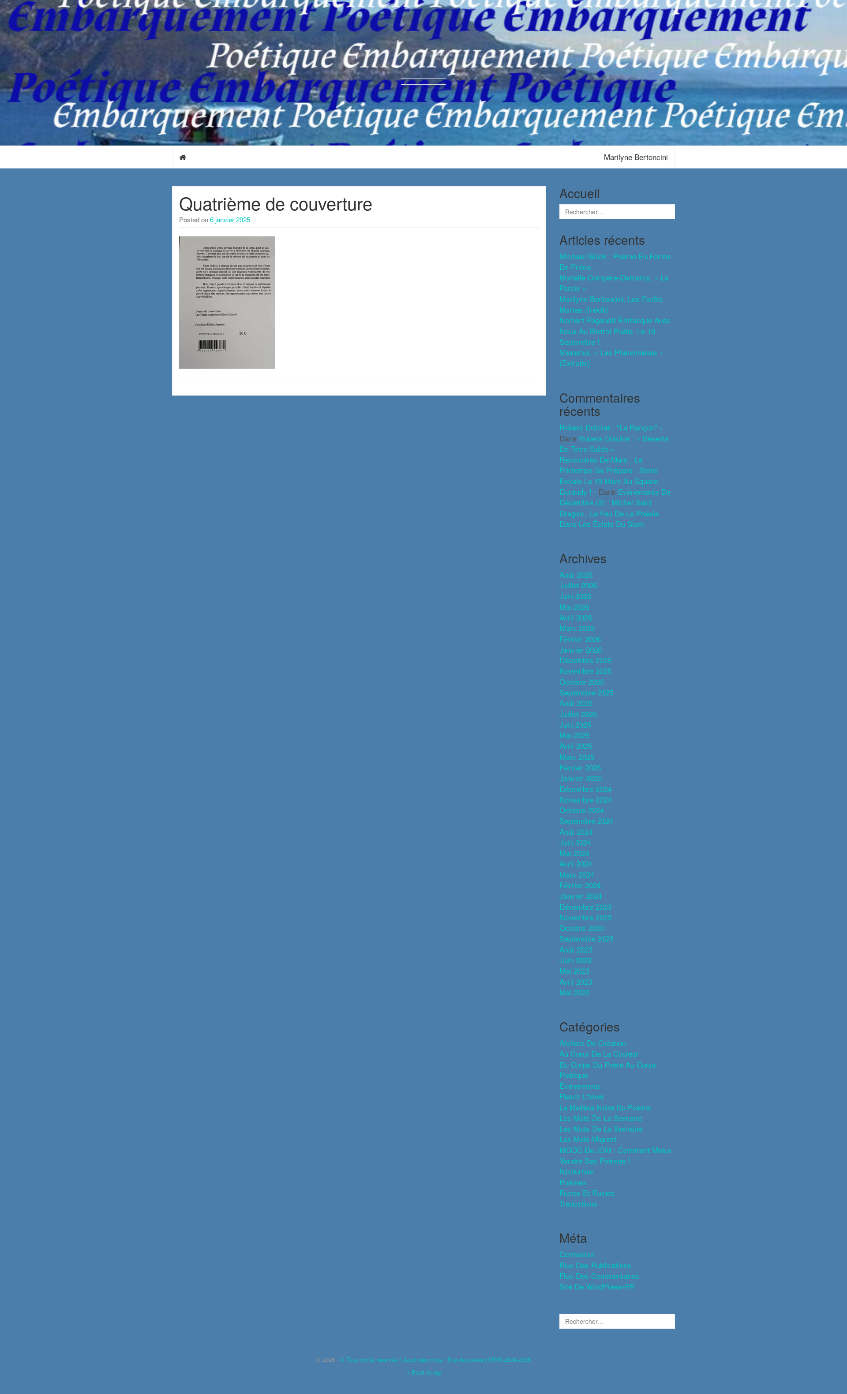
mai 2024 (574, 852)
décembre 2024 (585, 788)
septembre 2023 (586, 938)
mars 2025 (576, 756)
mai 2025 (574, 734)
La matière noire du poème (605, 1107)
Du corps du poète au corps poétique (607, 1069)
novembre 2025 (585, 670)
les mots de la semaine (600, 1117)
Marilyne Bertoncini (636, 156)
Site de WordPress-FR (597, 1286)
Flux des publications (595, 1265)
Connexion (576, 1253)
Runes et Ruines (587, 1192)
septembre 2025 (586, 692)
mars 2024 (576, 874)
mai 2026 (574, 606)
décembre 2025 (585, 659)
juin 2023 (575, 959)
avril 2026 (575, 617)
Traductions (578, 1203)
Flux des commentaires (599, 1275)
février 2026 (580, 638)
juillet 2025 (578, 713)
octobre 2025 (581, 681)
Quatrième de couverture (275, 202)
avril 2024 (575, 863)
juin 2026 (575, 595)
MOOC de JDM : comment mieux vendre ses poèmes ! (615, 1155)
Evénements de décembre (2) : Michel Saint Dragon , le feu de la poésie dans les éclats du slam (615, 507)
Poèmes (572, 1182)
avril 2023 (575, 981)
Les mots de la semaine (600, 1128)
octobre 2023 (581, 927)
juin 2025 (575, 724)
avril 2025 (575, 745)
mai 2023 (574, 970)
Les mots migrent (588, 1138)
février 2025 (580, 767)
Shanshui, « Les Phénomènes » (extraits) (611, 357)
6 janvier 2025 (230, 219)
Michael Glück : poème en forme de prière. (615, 261)
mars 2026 (576, 627)
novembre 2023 (585, 917)
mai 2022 (574, 992)
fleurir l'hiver (581, 1096)
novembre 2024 (585, 799)
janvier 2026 (580, 649)
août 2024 (575, 831)
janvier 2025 (580, 777)
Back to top (425, 1372)
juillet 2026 (578, 584)
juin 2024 (575, 842)
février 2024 (580, 884)
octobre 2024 (581, 809)
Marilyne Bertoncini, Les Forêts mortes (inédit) (611, 304)
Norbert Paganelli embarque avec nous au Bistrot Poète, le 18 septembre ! (615, 330)
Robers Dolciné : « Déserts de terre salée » (614, 443)
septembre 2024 (586, 820)
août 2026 (575, 574)
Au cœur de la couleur (599, 1053)
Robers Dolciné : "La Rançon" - (610, 427)
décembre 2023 (585, 906)
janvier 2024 (580, 895)
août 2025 (575, 702)
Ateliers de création (592, 1042)
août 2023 (575, 949)
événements (579, 1085)
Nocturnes (576, 1171)
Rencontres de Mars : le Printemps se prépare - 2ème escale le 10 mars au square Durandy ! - (608, 475)
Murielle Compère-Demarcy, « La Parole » (613, 282)
